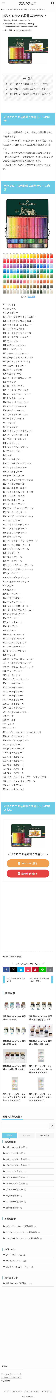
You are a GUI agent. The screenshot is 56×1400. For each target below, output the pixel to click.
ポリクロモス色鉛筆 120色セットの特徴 (29, 84)
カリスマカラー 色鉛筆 (18, 1159)
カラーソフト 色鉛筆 (17, 1183)
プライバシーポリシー (32, 1391)
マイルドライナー (16, 1261)
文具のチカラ (28, 3)
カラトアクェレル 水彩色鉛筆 (21, 1226)
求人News (5, 1381)
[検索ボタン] (52, 3)
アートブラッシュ (15, 1255)
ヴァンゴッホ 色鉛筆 (17, 1177)
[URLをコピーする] (49, 969)
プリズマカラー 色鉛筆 (18, 1165)
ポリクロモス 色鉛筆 (24, 30)
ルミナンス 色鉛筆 (16, 1153)
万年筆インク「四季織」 (19, 1283)
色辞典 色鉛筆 (14, 1208)
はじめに (7, 1391)
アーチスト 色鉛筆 (16, 1171)
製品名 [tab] (9, 1135)
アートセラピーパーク (11, 1374)
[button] (6, 969)
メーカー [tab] (26, 1135)
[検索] (51, 1126)
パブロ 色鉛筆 (14, 1195)
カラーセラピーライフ (11, 1377)
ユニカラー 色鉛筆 (16, 1202)
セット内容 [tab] (44, 1135)
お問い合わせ (47, 1391)
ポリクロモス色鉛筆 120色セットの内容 (29, 89)
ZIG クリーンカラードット (19, 1267)
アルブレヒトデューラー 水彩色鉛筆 (24, 1238)
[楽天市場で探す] (28, 846)
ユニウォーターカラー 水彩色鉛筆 (23, 1232)
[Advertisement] (28, 919)
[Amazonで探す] (27, 247)
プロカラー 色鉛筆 (16, 1189)
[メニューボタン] (3, 3)
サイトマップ (17, 1391)
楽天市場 (31, 297)
